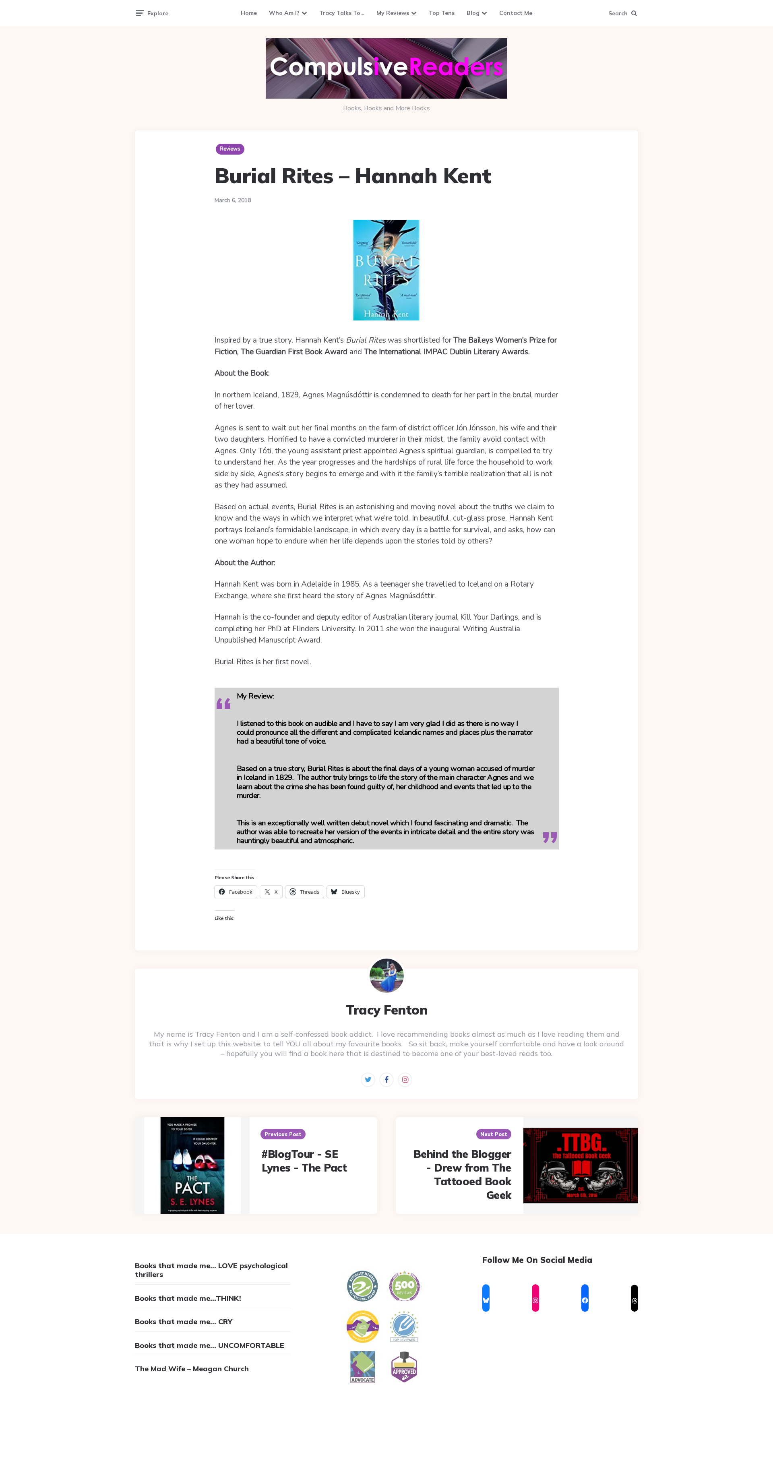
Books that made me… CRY (183, 1321)
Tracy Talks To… (341, 13)
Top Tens (442, 13)
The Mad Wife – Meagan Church (192, 1368)
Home (249, 13)
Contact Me (515, 13)
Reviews (230, 149)
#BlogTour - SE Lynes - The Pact (304, 1160)
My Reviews (392, 13)
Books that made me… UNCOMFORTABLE (209, 1345)
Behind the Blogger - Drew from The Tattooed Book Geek (462, 1174)
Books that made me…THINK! (188, 1298)
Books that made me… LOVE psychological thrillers (211, 1270)
